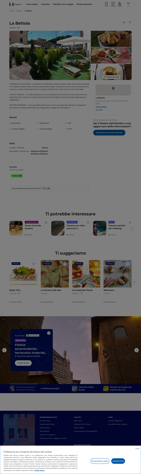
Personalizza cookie (100, 461)
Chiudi (137, 448)
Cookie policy (39, 470)
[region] (70, 460)
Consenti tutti (118, 461)
